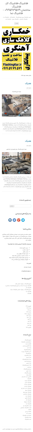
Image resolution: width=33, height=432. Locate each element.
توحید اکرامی (5, 429)
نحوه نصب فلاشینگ (27, 415)
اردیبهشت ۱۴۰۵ (28, 314)
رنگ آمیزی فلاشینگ (26, 365)
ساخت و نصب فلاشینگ (9, 181)
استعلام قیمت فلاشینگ (26, 342)
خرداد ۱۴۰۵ (28, 312)
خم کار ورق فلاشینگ (26, 359)
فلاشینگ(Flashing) (21, 129)
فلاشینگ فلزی (28, 398)
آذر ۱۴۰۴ (29, 322)
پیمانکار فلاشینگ (27, 350)
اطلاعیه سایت (28, 344)
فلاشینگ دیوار (28, 390)
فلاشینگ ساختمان (27, 125)
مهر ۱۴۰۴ (29, 325)
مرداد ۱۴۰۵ (29, 308)
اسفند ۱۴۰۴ (29, 316)
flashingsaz (28, 127)
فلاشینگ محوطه (27, 402)
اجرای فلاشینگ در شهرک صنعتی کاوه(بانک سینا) (21, 290)
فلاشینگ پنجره (6, 123)
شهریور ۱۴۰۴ (28, 327)
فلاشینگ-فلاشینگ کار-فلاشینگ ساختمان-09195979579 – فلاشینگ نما (16, 8)
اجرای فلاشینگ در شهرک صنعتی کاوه (23, 284)
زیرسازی (11, 123)
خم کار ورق (28, 357)
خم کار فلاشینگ (27, 355)
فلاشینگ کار (20, 125)
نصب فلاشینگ (28, 419)
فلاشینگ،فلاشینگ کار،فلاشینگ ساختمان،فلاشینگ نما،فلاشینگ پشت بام (19, 184)
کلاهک (29, 410)
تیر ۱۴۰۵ (29, 310)
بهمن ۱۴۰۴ (29, 318)
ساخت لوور (28, 371)
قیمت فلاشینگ (13, 129)
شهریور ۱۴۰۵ (28, 306)
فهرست (16, 23)
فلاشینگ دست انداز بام (26, 388)
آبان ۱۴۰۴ (29, 323)
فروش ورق (29, 375)
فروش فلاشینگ (28, 373)
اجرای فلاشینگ (22, 123)
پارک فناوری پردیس (27, 346)
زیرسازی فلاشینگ (8, 127)
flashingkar (5, 125)
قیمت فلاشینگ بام (27, 406)
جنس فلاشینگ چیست (26, 352)
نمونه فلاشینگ (25, 131)
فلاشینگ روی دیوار (27, 392)
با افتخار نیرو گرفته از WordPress (24, 429)
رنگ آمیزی (16, 123)
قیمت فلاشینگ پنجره (26, 187)
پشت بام (25, 181)
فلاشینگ (28, 83)
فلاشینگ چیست (27, 384)
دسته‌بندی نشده (27, 361)
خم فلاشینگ (15, 127)
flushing (8, 179)
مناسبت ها (29, 413)
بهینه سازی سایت (13, 429)
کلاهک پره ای (28, 412)
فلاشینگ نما (28, 129)
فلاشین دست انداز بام (26, 377)
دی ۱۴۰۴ (29, 320)
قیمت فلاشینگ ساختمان (26, 408)
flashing (11, 125)
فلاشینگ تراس (28, 382)
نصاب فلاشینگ (28, 417)
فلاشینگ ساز (28, 396)
